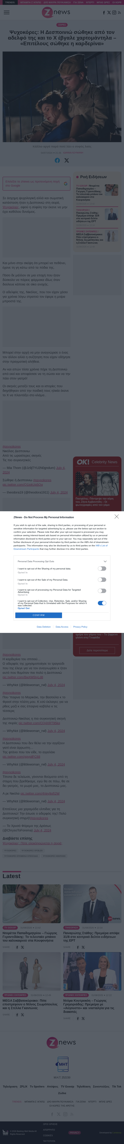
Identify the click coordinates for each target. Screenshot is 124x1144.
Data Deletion (44, 626)
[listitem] (62, 561)
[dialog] (62, 572)
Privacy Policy (80, 626)
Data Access (62, 626)
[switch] (102, 568)
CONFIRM (39, 615)
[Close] (118, 517)
